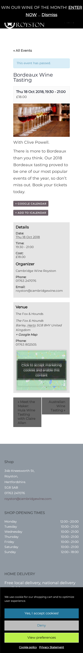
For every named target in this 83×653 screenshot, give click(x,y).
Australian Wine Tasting (57, 406)
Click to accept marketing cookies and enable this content (41, 370)
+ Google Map (26, 335)
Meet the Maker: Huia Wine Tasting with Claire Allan (26, 412)
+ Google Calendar (30, 203)
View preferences (41, 637)
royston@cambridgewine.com (28, 499)
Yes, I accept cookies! (42, 613)
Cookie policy (28, 647)
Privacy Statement (51, 647)
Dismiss (49, 14)
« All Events (22, 50)
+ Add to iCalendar (30, 212)
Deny (41, 625)
